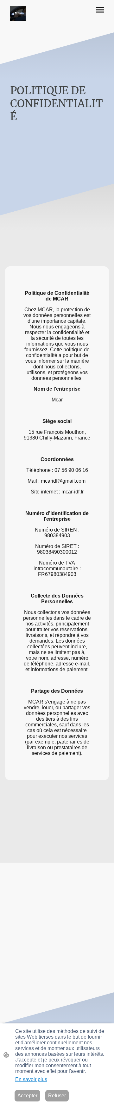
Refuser (57, 1095)
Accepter (27, 1095)
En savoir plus (31, 1079)
